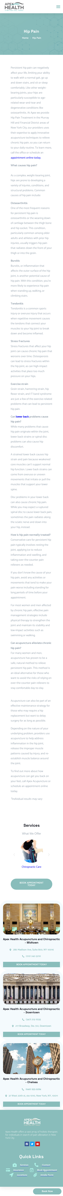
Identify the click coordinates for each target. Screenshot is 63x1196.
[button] (58, 6)
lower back (22, 416)
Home (25, 38)
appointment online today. (26, 157)
